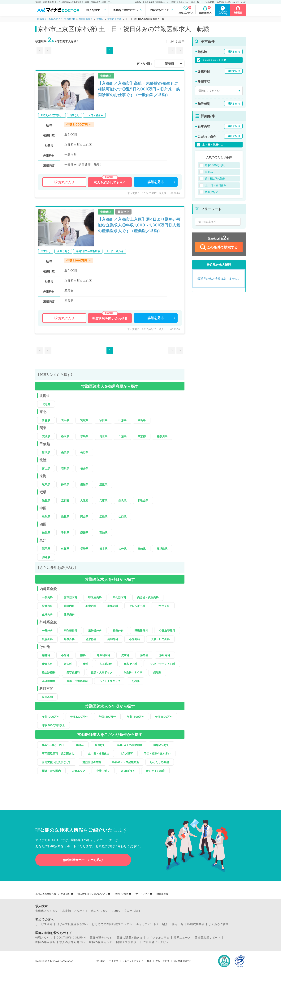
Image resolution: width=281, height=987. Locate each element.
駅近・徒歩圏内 (51, 770)
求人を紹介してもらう (110, 182)
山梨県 (65, 452)
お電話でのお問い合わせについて (231, 2)
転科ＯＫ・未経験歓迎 (125, 762)
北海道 (46, 404)
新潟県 (46, 452)
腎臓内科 (47, 605)
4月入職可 (126, 753)
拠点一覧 (195, 2)
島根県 (65, 516)
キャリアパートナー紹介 (152, 924)
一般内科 (47, 597)
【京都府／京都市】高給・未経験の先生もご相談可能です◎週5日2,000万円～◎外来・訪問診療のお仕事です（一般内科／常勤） (139, 89)
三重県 (103, 484)
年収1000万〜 (50, 716)
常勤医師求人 (86, 19)
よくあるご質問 (219, 924)
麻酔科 (144, 655)
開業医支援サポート (208, 937)
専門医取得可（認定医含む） (59, 753)
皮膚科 (125, 655)
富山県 (46, 468)
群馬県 (84, 436)
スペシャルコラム (158, 937)
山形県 (123, 420)
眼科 (83, 655)
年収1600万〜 (135, 716)
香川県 (65, 532)
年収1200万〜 (79, 716)
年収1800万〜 (163, 716)
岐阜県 (46, 484)
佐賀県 (65, 548)
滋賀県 (46, 500)
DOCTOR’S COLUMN (71, 937)
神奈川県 (162, 436)
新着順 (169, 64)
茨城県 (46, 436)
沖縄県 (46, 557)
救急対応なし (161, 745)
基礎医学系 (48, 681)
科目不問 (47, 697)
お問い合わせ (121, 894)
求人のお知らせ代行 (72, 942)
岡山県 (84, 516)
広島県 (103, 516)
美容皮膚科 (73, 672)
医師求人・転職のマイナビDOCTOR (56, 19)
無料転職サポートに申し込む (83, 860)
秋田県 (103, 420)
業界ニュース (182, 937)
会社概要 (100, 961)
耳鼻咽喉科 (103, 655)
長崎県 (84, 548)
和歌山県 (143, 500)
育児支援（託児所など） (56, 762)
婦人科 (68, 663)
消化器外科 (70, 630)
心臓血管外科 (167, 630)
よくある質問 (208, 2)
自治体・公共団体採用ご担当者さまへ (151, 2)
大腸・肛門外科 (160, 639)
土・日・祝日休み (98, 753)
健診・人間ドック (101, 672)
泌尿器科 (91, 639)
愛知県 (84, 484)
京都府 (100, 19)
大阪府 (84, 500)
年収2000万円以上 (53, 725)
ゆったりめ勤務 (159, 762)
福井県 (84, 468)
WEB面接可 (128, 770)
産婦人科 (47, 663)
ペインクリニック (109, 681)
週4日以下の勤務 (215, 178)
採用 (149, 961)
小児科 (65, 655)
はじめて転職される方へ (72, 924)
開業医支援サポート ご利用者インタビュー (144, 942)
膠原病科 (69, 614)
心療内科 (91, 605)
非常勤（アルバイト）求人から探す (85, 910)
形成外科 (69, 639)
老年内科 (112, 605)
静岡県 (65, 484)
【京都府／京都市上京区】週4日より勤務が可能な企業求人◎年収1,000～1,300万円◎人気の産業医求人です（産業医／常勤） (139, 225)
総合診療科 (48, 672)
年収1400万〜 (107, 716)
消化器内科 (119, 597)
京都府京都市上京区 (214, 60)
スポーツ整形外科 (77, 681)
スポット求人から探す (126, 910)
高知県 (103, 532)
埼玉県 (103, 436)
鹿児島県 (162, 548)
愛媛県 (84, 532)
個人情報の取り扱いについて (92, 894)
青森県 (46, 420)
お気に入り (66, 182)
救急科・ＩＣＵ (132, 672)
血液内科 (47, 614)
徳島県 (46, 532)
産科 (85, 663)
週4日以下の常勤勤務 (129, 745)
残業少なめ (211, 192)
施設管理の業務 (92, 762)
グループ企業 (162, 961)
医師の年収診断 (45, 942)
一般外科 (47, 630)
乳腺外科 (47, 639)
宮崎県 (142, 548)
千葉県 (123, 436)
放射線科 (164, 655)
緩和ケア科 (130, 663)
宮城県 (84, 420)
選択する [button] (232, 51)
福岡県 (46, 548)
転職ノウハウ (44, 937)
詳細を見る (156, 182)
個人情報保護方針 (182, 961)
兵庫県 (103, 500)
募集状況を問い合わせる (110, 318)
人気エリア (78, 770)
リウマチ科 (163, 605)
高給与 (80, 745)
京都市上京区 (114, 19)
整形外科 (118, 630)
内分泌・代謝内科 (148, 597)
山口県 (123, 516)
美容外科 (112, 639)
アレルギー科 (137, 605)
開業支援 (161, 894)
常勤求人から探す (46, 910)
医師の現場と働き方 (130, 937)
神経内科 (69, 605)
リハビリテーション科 (161, 663)
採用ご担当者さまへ (179, 2)
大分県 (123, 548)
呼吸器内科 (95, 597)
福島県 (142, 420)
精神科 (46, 655)
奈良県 (123, 500)
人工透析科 (106, 663)
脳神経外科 (95, 630)
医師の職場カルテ (100, 942)
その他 (136, 681)
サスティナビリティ (132, 961)
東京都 (142, 436)
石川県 (65, 468)
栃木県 (65, 436)
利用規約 (65, 894)
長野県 (84, 452)
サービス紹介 (44, 924)
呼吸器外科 (141, 630)
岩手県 (65, 420)
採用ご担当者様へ (44, 894)
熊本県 (103, 548)
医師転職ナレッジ (101, 937)
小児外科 (134, 639)
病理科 (157, 672)
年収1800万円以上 (53, 745)
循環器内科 (70, 597)
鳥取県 (46, 516)
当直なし (100, 745)
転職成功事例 (196, 924)
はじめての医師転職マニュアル (112, 924)
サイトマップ (142, 894)
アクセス (113, 961)
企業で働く (103, 770)
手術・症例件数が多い (157, 753)
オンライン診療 (155, 770)
